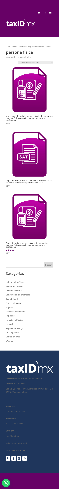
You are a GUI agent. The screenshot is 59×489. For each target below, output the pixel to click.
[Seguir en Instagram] (19, 458)
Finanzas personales (15, 311)
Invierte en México (14, 320)
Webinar (10, 341)
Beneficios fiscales (14, 286)
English (9, 307)
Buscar (48, 265)
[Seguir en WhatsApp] (24, 458)
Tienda (14, 46)
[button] (6, 483)
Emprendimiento (13, 303)
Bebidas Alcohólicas (15, 282)
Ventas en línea (13, 336)
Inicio (8, 46)
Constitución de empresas (18, 294)
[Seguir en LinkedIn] (8, 458)
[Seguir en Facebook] (13, 458)
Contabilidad (12, 299)
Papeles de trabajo (14, 328)
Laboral (9, 324)
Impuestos (11, 315)
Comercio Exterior (14, 290)
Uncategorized (12, 332)
